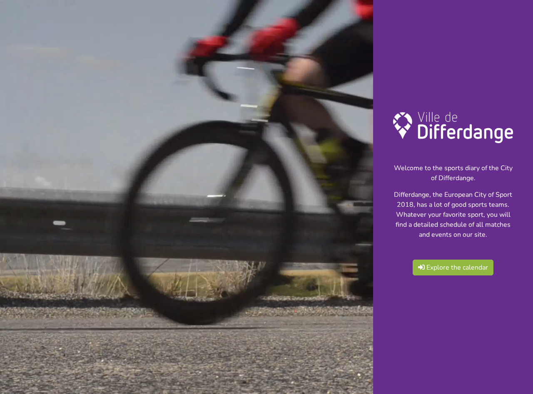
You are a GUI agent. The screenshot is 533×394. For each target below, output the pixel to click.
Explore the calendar (456, 267)
